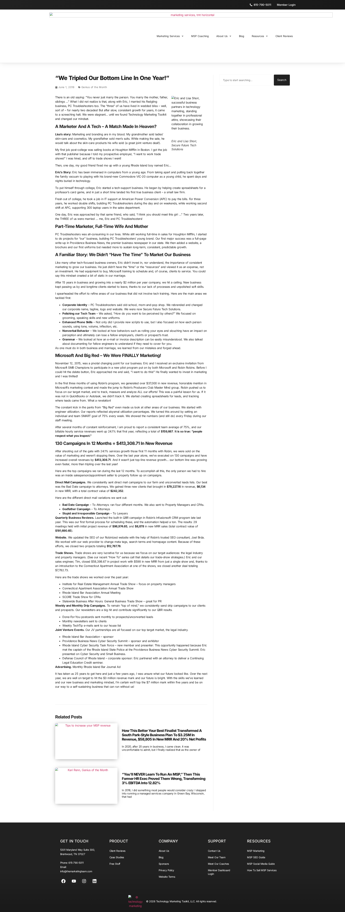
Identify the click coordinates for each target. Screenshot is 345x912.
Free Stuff (114, 863)
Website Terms (167, 876)
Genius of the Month (94, 87)
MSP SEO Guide (256, 857)
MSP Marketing (255, 850)
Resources (258, 36)
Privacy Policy (166, 870)
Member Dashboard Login (219, 872)
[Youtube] (74, 881)
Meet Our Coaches (218, 863)
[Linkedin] (94, 881)
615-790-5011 (76, 862)
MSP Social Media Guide (261, 863)
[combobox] (245, 80)
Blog (241, 36)
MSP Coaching (200, 36)
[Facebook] (63, 881)
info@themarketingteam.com (76, 871)
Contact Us (214, 850)
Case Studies (116, 857)
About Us (221, 36)
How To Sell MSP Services (261, 870)
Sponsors (164, 863)
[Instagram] (84, 881)
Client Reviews (284, 36)
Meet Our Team (217, 857)
